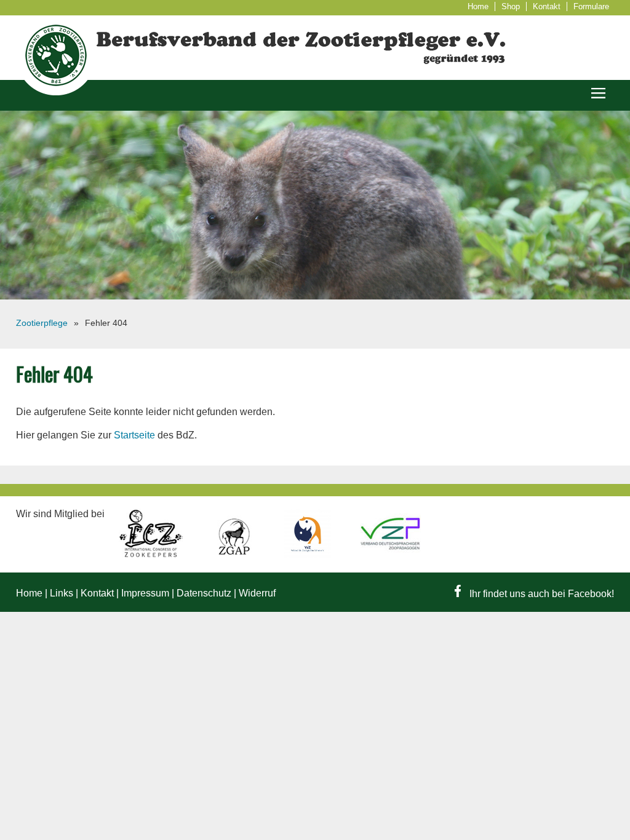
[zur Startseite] (56, 92)
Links (61, 593)
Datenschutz (204, 593)
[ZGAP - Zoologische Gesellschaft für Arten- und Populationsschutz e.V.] (235, 554)
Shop (510, 6)
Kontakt (546, 6)
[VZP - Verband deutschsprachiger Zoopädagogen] (390, 554)
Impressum (145, 593)
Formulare (591, 6)
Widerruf (257, 593)
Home (478, 6)
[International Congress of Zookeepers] (152, 554)
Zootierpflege (42, 323)
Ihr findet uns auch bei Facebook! (540, 593)
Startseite (134, 435)
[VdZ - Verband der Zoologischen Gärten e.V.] (309, 554)
